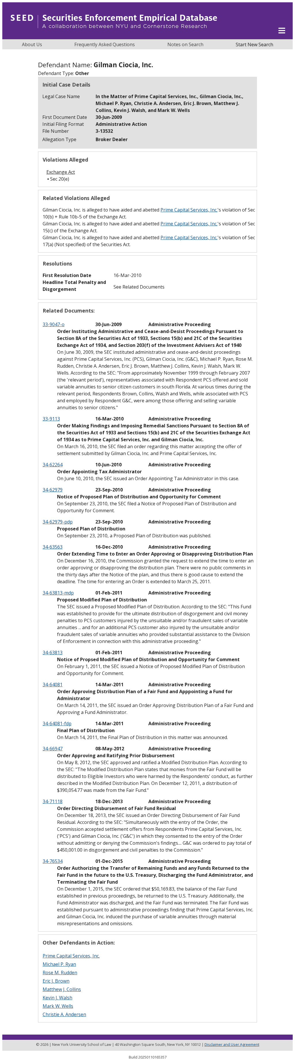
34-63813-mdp (58, 593)
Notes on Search (185, 44)
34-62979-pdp (58, 522)
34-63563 (53, 547)
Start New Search (254, 44)
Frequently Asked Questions (104, 44)
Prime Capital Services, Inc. (189, 210)
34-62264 (53, 464)
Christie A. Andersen (64, 1014)
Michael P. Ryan (59, 964)
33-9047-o (54, 324)
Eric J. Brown (56, 981)
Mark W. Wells (58, 1006)
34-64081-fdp (57, 723)
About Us (32, 44)
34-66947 (53, 748)
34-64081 (53, 684)
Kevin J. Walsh (57, 997)
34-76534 (53, 861)
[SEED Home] (114, 36)
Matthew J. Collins (62, 989)
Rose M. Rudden (60, 972)
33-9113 (51, 419)
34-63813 (53, 652)
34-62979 (53, 490)
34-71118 (53, 801)
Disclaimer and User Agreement (232, 1044)
